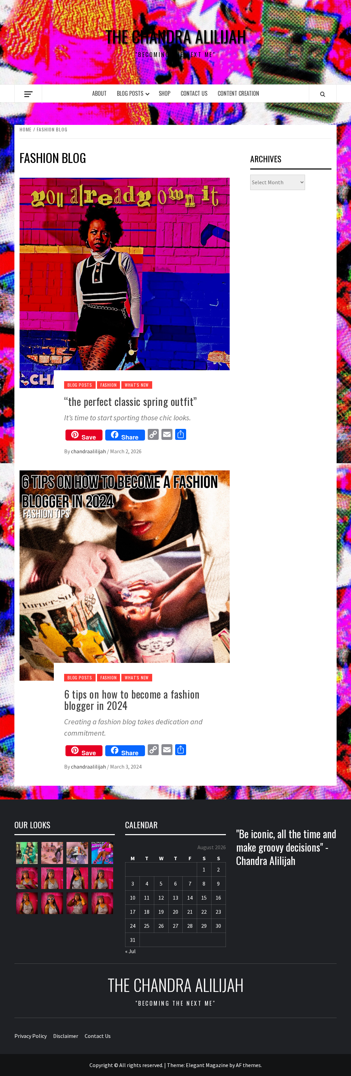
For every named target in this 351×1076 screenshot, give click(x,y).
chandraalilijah (89, 451)
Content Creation (238, 93)
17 (132, 911)
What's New (137, 385)
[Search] (322, 94)
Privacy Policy (30, 1035)
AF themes (248, 1065)
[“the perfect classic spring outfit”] (125, 282)
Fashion (108, 385)
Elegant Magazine (207, 1065)
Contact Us (194, 93)
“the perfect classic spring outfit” (130, 401)
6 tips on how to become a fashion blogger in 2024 (132, 699)
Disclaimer (65, 1035)
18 (146, 911)
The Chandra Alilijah (175, 36)
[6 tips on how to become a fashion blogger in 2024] (125, 574)
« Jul (130, 951)
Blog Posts (130, 93)
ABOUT (99, 93)
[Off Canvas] (28, 94)
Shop (164, 93)
